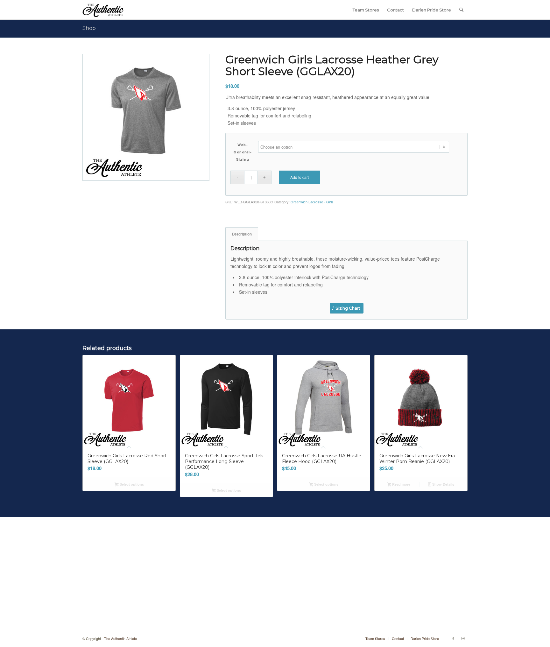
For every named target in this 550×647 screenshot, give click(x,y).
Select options (131, 484)
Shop (89, 28)
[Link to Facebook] (453, 638)
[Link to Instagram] (463, 638)
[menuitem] (366, 9)
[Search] (461, 9)
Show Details (442, 484)
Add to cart (299, 177)
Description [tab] (242, 234)
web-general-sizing (243, 152)
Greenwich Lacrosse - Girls (312, 201)
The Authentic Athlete (120, 638)
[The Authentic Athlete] (102, 9)
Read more (400, 484)
